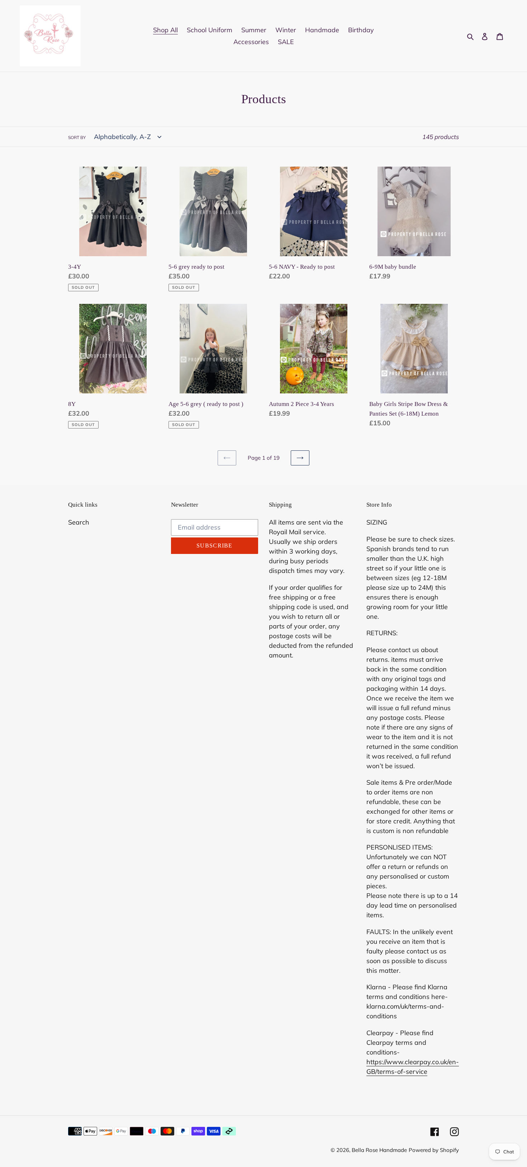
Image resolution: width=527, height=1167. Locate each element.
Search (78, 522)
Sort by (77, 137)
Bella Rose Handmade (379, 1150)
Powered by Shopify (434, 1150)
